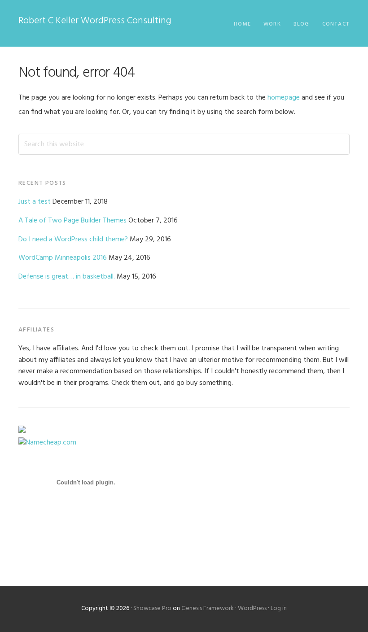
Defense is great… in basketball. (66, 277)
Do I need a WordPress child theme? (73, 239)
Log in (279, 608)
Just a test (34, 202)
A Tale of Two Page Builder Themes (72, 221)
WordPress (252, 608)
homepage (283, 98)
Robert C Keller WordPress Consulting (94, 20)
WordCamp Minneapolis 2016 (62, 258)
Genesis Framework (207, 608)
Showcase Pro (152, 608)
